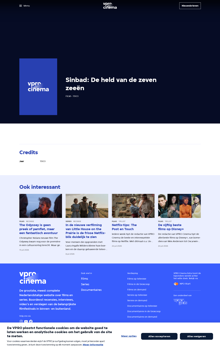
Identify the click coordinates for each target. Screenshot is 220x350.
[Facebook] (31, 321)
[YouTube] (26, 321)
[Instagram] (21, 321)
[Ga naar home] (110, 6)
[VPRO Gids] (180, 302)
